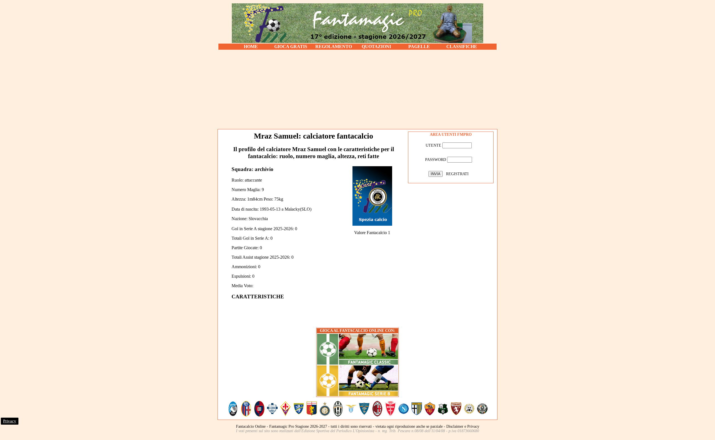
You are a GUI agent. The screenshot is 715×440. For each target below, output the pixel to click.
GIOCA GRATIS (290, 46)
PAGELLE (419, 46)
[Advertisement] (357, 89)
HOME (251, 46)
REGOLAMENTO (333, 46)
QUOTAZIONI (376, 46)
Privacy (9, 421)
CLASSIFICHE (461, 46)
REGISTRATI (457, 174)
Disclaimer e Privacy (462, 426)
